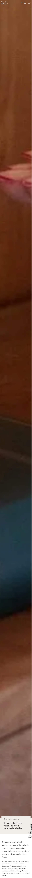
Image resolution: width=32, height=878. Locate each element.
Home (5, 819)
